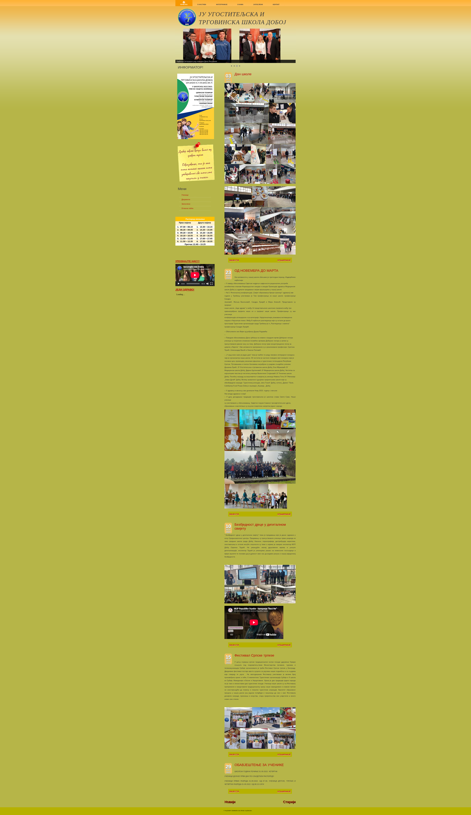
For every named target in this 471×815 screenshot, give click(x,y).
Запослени (258, 4)
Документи (186, 199)
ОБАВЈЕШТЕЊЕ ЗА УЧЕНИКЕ (259, 765)
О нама (240, 4)
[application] (195, 275)
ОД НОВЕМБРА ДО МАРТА (256, 270)
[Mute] (207, 283)
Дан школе (243, 74)
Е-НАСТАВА (201, 4)
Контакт (276, 4)
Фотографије (221, 4)
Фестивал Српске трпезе (254, 655)
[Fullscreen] (211, 283)
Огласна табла (187, 208)
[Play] (178, 283)
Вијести (234, 260)
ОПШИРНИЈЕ (284, 260)
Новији (229, 802)
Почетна (184, 4)
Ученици (185, 195)
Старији (289, 802)
